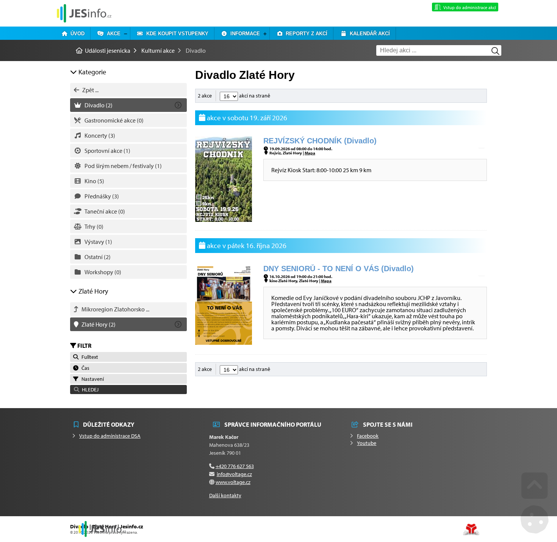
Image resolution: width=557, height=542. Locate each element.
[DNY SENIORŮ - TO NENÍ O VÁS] (223, 342)
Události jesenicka (84, 13)
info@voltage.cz (234, 474)
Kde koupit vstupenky (175, 33)
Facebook (368, 435)
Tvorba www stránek (471, 529)
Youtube (366, 443)
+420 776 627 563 (235, 466)
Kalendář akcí (368, 33)
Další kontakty (225, 495)
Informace (243, 33)
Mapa (310, 153)
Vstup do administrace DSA (110, 435)
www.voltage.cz (233, 482)
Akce (112, 33)
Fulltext (88, 356)
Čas (84, 367)
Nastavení (91, 378)
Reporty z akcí (305, 33)
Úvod (75, 33)
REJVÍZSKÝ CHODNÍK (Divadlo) (320, 141)
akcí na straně (254, 95)
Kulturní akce (158, 50)
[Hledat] (495, 51)
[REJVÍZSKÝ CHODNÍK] (223, 219)
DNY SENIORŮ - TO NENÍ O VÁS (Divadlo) (338, 268)
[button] (128, 389)
